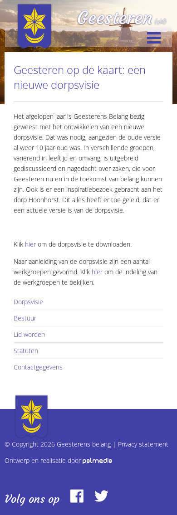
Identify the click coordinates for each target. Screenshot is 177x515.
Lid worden (29, 334)
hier (30, 244)
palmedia (98, 460)
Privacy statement (143, 444)
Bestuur (25, 318)
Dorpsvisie (28, 301)
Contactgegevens (38, 367)
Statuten (26, 350)
